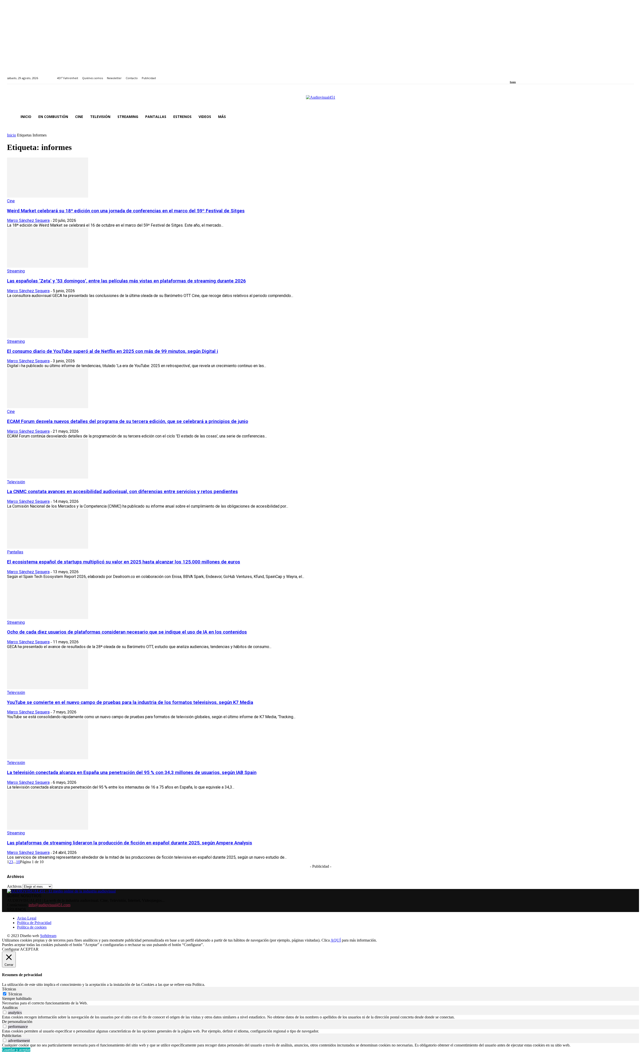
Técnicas (15, 994)
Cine (11, 201)
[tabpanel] (320, 1003)
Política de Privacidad (34, 923)
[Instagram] (517, 75)
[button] (628, 117)
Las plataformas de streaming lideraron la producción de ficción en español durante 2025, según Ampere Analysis (129, 843)
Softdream (48, 936)
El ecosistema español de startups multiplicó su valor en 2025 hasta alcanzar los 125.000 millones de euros (123, 562)
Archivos (14, 886)
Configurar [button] (10, 949)
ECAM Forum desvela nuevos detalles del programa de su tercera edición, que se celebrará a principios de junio (127, 421)
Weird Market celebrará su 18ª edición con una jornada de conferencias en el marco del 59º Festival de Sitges (126, 211)
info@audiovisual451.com (49, 905)
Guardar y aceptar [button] (16, 1049)
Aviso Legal (26, 918)
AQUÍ (336, 940)
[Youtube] (534, 75)
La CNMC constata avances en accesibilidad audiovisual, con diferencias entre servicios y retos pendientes (122, 491)
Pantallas (15, 552)
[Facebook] (511, 75)
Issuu (513, 82)
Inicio (11, 135)
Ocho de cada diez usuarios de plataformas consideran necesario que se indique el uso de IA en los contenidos (127, 632)
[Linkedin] (523, 75)
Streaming (16, 271)
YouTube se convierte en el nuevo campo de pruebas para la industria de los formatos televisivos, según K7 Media (130, 702)
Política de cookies (32, 927)
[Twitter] (529, 75)
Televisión (16, 482)
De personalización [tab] (17, 1021)
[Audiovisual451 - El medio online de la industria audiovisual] (320, 100)
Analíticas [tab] (10, 1007)
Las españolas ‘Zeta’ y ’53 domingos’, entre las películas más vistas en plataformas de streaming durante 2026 (126, 281)
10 (18, 862)
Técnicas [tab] (9, 989)
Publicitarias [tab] (11, 1035)
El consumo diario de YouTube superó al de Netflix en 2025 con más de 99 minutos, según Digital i (112, 351)
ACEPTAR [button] (29, 949)
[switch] (4, 1012)
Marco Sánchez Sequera (28, 220)
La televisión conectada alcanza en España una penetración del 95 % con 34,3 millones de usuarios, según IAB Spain (131, 772)
